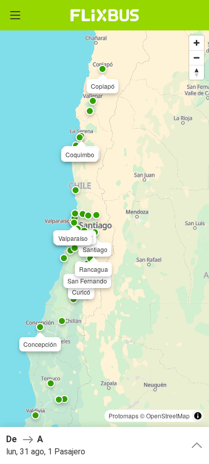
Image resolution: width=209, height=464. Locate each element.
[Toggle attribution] (198, 416)
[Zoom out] (196, 57)
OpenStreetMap (168, 415)
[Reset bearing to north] (196, 72)
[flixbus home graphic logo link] (104, 15)
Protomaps (123, 415)
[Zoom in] (196, 42)
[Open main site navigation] (15, 15)
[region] (104, 232)
